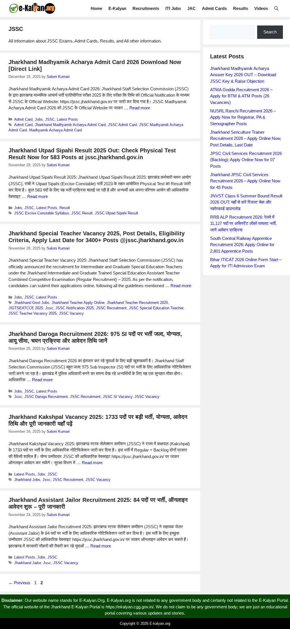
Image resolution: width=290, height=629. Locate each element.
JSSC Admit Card (122, 125)
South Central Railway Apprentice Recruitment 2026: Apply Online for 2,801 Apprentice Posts (242, 244)
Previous (19, 582)
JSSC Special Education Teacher (156, 308)
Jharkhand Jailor (27, 563)
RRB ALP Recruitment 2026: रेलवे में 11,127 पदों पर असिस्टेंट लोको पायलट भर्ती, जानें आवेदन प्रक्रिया (243, 223)
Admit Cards (214, 8)
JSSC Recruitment (111, 308)
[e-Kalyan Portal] (31, 8)
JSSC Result (82, 213)
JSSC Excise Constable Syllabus (41, 213)
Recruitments (146, 8)
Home (96, 8)
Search (270, 31)
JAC (191, 8)
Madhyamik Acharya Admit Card (55, 130)
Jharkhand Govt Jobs (31, 302)
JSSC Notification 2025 (75, 308)
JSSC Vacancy (71, 313)
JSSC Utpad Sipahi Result (116, 213)
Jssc (49, 308)
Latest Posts (67, 119)
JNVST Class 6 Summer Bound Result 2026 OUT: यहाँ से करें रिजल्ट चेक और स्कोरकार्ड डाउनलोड (246, 202)
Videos (261, 8)
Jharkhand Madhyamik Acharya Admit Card (70, 125)
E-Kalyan (117, 8)
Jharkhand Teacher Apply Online (78, 302)
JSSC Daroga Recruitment (46, 397)
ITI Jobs (173, 8)
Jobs (39, 119)
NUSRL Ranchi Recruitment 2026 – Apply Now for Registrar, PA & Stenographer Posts (243, 117)
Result (64, 208)
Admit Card (23, 119)
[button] (276, 8)
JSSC (50, 119)
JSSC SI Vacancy (117, 397)
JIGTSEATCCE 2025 (25, 308)
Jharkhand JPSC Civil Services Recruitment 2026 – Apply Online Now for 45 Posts (245, 181)
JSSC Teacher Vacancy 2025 (32, 313)
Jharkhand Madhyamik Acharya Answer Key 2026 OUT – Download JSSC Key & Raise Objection (243, 75)
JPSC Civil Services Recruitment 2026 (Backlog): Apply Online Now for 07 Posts (246, 160)
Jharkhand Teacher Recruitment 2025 (137, 302)
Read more (139, 107)
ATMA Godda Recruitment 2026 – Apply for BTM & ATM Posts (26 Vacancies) (241, 96)
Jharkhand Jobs (27, 479)
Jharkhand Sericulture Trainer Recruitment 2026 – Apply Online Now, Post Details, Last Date (245, 138)
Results (240, 8)
